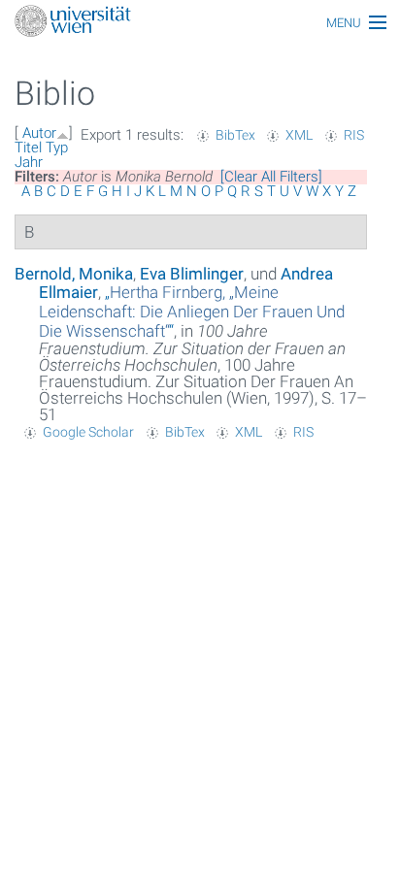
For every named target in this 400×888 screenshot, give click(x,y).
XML (299, 135)
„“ (192, 311)
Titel (28, 147)
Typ (57, 147)
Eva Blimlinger (192, 273)
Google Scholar (88, 432)
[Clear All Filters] (271, 176)
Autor (39, 133)
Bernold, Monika (74, 273)
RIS (354, 135)
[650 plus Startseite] (200, 23)
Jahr (29, 162)
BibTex (235, 135)
